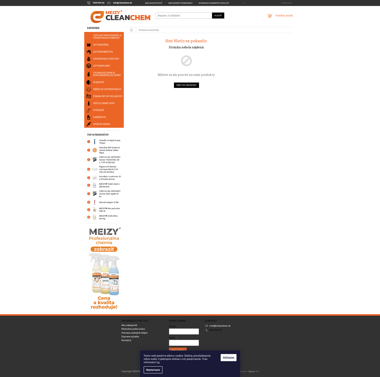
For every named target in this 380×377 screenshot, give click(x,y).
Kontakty (126, 340)
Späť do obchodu (186, 85)
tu (158, 362)
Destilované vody (104, 103)
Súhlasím (228, 357)
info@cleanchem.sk (220, 325)
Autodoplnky (101, 65)
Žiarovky (98, 82)
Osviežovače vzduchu (106, 58)
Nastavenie (153, 369)
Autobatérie (101, 44)
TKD (257, 371)
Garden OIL (99, 117)
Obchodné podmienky (180, 3)
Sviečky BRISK (101, 124)
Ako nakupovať (153, 3)
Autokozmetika (103, 51)
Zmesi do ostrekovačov (107, 89)
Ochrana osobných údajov (214, 3)
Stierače (98, 110)
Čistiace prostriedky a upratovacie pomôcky (107, 36)
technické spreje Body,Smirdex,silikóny (107, 74)
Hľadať (218, 15)
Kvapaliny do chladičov (107, 96)
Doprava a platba (130, 336)
